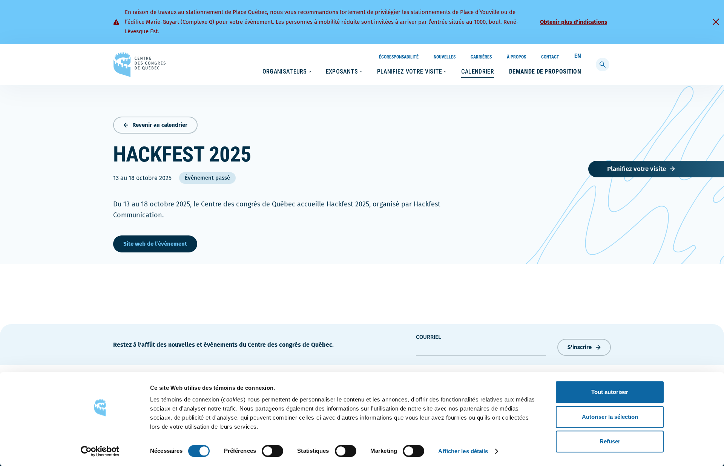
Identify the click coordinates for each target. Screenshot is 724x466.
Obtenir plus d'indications (573, 21)
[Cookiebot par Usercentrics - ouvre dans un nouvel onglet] (100, 451)
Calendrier (477, 71)
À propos (516, 57)
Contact (550, 57)
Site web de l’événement (155, 243)
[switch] (272, 451)
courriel (428, 337)
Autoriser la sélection (610, 417)
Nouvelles (445, 57)
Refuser (610, 441)
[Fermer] (715, 22)
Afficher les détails (463, 451)
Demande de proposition (545, 71)
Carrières (481, 57)
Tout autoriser (609, 392)
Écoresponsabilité (399, 57)
